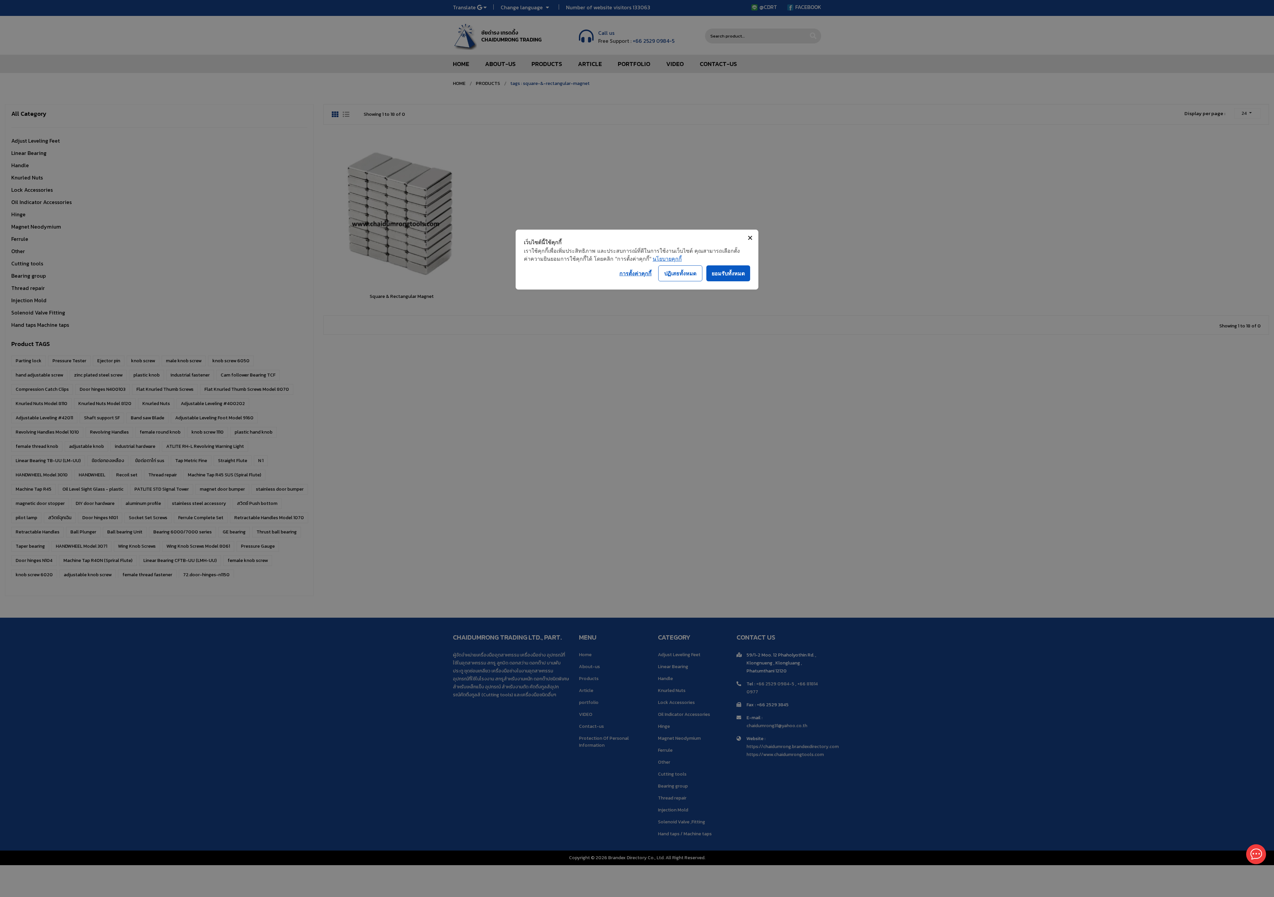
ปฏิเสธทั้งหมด (680, 273)
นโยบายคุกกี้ (667, 258)
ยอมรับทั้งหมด (728, 273)
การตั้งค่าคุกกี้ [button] (635, 273)
